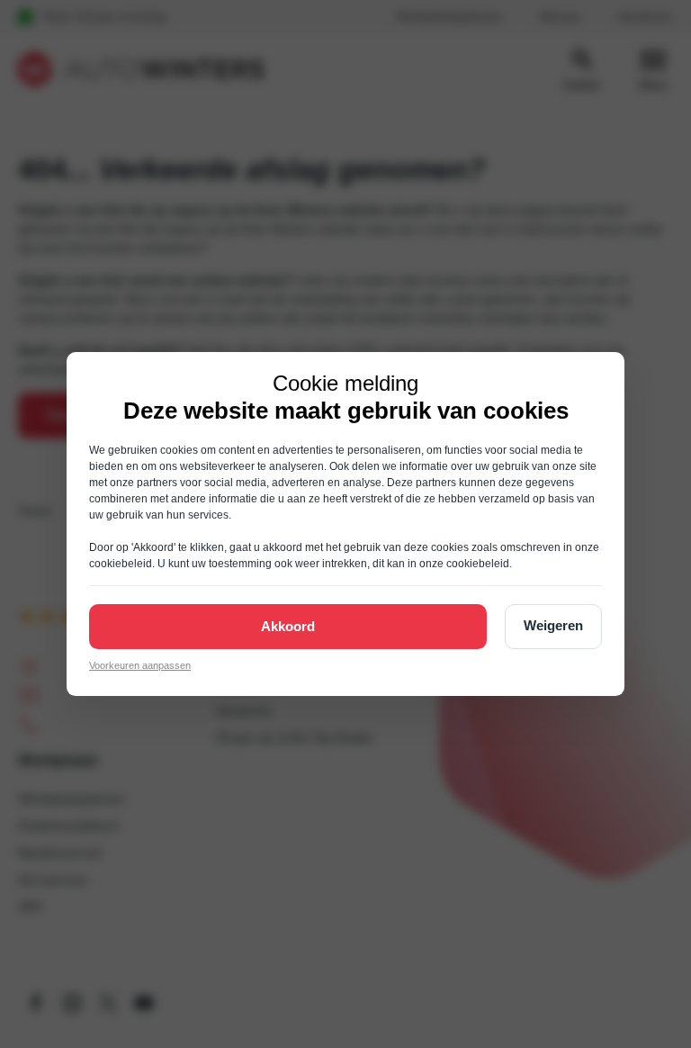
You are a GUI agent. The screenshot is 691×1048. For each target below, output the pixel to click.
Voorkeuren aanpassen (140, 665)
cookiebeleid (120, 563)
